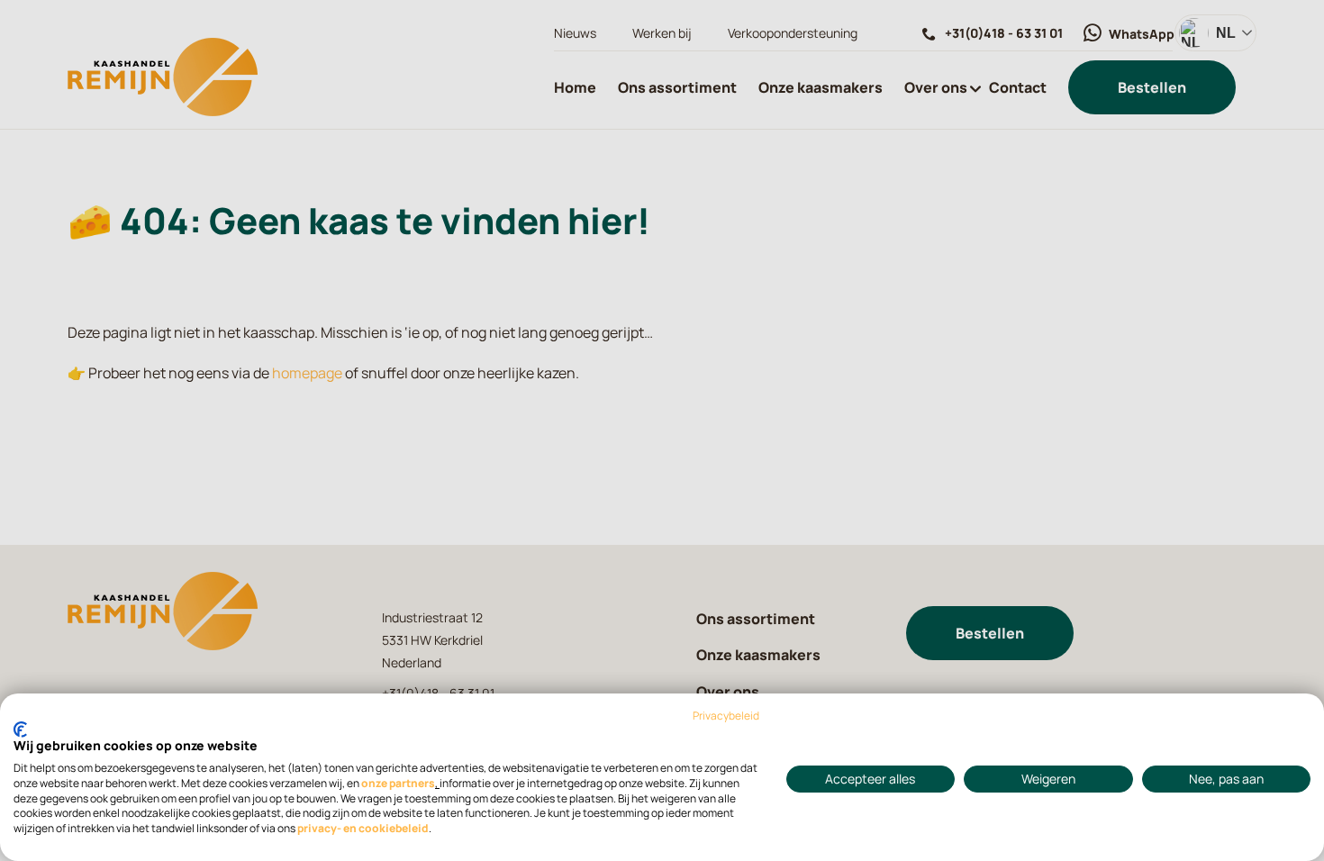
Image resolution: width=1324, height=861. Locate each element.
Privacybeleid (726, 716)
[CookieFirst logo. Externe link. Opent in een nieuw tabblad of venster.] (20, 729)
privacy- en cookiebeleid (363, 828)
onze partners (398, 783)
